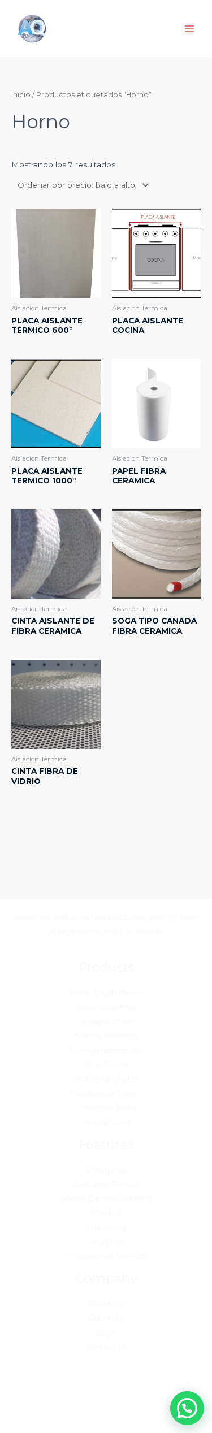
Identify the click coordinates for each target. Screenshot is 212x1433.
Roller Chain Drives (106, 992)
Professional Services (106, 1255)
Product (106, 1212)
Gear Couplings (106, 1006)
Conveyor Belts (106, 1107)
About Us (106, 1303)
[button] (187, 1408)
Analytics (106, 1241)
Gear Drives (106, 1064)
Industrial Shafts (106, 1078)
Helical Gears (106, 1122)
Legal (106, 1331)
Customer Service (106, 1183)
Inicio (21, 94)
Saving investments (106, 1050)
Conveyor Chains (106, 1021)
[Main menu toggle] (190, 29)
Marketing (106, 1227)
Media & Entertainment (106, 1198)
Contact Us (106, 1346)
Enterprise (106, 1169)
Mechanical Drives (106, 1093)
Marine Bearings (106, 1035)
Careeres (106, 1317)
